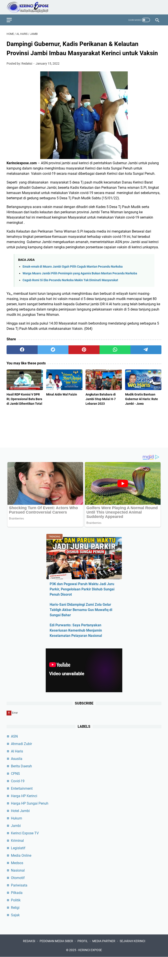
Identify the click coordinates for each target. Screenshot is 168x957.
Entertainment (22, 788)
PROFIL (82, 941)
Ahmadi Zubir (21, 744)
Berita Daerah (21, 766)
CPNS (15, 774)
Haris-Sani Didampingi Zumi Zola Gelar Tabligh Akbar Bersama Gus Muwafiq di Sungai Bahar (81, 609)
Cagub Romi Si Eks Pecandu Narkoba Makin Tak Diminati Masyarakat (70, 280)
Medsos (17, 863)
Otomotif (18, 878)
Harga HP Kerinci (24, 796)
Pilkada (17, 893)
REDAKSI (29, 941)
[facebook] (22, 349)
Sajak (15, 915)
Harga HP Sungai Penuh (29, 803)
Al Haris (17, 751)
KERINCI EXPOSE (90, 950)
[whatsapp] (115, 349)
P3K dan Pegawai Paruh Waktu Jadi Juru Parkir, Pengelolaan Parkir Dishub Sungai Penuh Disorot (82, 589)
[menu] (12, 20)
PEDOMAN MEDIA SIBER (56, 941)
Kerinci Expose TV (25, 833)
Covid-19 (17, 781)
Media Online (21, 855)
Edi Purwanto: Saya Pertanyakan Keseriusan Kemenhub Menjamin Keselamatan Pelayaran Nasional (76, 630)
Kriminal (17, 841)
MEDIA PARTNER (103, 941)
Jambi (16, 826)
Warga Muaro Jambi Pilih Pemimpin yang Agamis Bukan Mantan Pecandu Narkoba (80, 273)
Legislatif (18, 848)
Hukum (16, 818)
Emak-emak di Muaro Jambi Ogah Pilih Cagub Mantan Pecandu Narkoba (73, 266)
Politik (16, 900)
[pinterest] (84, 349)
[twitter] (53, 349)
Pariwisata (19, 885)
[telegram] (145, 349)
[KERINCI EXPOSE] (31, 7)
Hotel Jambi (20, 811)
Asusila (16, 759)
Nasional (18, 870)
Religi (15, 908)
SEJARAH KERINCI (132, 941)
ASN (14, 736)
